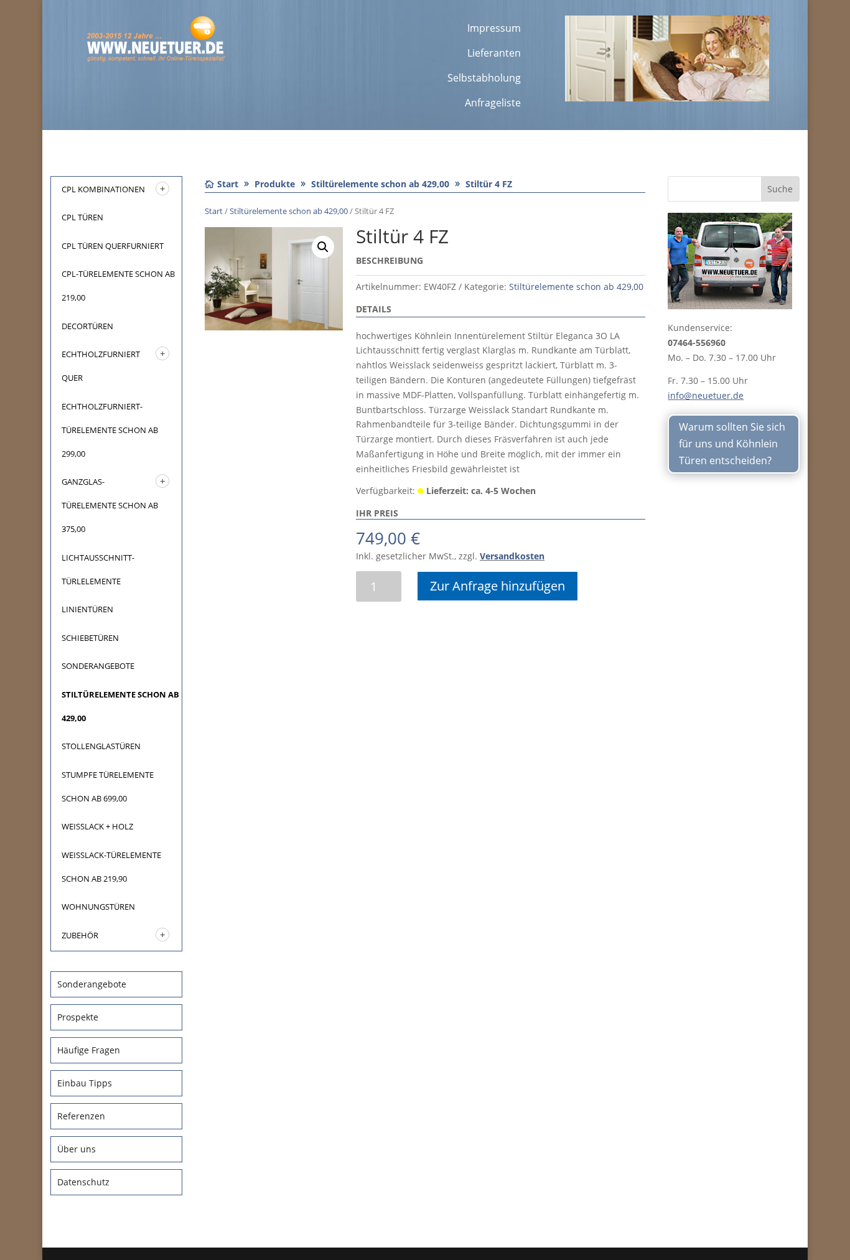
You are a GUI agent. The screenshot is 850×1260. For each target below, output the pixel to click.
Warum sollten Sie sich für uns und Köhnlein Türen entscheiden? (732, 443)
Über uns (76, 1149)
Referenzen (81, 1116)
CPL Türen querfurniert (113, 245)
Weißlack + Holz (97, 826)
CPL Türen (82, 217)
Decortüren (87, 326)
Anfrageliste (493, 103)
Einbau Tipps (84, 1083)
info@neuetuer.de (706, 395)
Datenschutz (83, 1182)
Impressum (494, 28)
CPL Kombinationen (103, 189)
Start (214, 211)
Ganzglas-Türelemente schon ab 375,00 (110, 505)
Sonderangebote (98, 665)
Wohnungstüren (98, 906)
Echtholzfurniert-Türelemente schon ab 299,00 (110, 430)
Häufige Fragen (88, 1050)
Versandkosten (512, 556)
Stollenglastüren (101, 746)
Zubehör (80, 935)
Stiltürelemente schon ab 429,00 (289, 211)
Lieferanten (494, 53)
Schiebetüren (90, 637)
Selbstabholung (484, 78)
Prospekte (77, 1017)
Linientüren (87, 609)
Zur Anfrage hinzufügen (497, 585)
